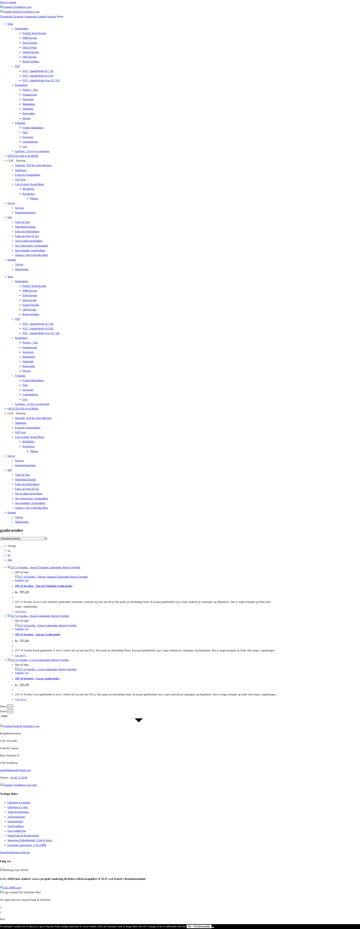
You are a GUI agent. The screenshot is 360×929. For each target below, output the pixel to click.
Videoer (34, 198)
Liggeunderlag (30, 141)
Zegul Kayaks (29, 42)
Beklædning (28, 104)
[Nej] (213, 927)
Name (3, 706)
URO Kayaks (29, 56)
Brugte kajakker (30, 61)
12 (9, 550)
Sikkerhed (27, 108)
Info (10, 217)
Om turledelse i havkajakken (30, 250)
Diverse (26, 118)
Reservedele (28, 113)
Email (3, 711)
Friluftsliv (20, 123)
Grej (24, 146)
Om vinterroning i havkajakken (31, 245)
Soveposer (27, 137)
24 (9, 555)
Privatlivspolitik (202, 926)
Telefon (19, 264)
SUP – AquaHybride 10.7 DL (38, 71)
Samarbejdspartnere (25, 212)
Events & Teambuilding (27, 175)
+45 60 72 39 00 (18, 777)
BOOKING (28, 189)
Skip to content (8, 2)
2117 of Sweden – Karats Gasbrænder (38, 634)
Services (19, 207)
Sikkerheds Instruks (25, 226)
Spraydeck (28, 99)
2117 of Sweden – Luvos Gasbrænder (37, 678)
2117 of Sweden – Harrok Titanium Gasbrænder (44, 585)
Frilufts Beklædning (33, 127)
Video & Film (22, 222)
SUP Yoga (20, 179)
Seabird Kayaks (30, 52)
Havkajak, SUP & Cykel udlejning (33, 165)
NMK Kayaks (29, 38)
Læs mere (20, 611)
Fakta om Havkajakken (27, 231)
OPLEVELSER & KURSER (23, 156)
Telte (25, 132)
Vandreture (20, 170)
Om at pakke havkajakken (28, 240)
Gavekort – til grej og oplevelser (32, 151)
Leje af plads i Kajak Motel (29, 184)
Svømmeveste (29, 94)
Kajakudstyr (21, 85)
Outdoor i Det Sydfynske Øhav (31, 255)
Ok (189, 926)
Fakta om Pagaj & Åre (27, 236)
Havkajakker (21, 28)
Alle (10, 560)
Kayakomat (28, 193)
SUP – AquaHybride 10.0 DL (38, 75)
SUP (17, 66)
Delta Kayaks (29, 47)
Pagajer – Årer (30, 89)
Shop (10, 23)
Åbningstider (22, 269)
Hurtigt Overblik (71, 567)
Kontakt (12, 259)
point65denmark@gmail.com (15, 770)
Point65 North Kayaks (34, 33)
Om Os (11, 203)
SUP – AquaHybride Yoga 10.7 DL (41, 80)
